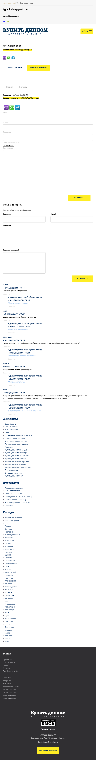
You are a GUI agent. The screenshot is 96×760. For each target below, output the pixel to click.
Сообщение (8, 148)
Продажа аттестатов (14, 488)
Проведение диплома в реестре (18, 435)
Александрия (10, 581)
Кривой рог (9, 540)
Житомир (9, 598)
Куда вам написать (11, 142)
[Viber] (4, 58)
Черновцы (9, 638)
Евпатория (9, 595)
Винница (8, 529)
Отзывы (6, 668)
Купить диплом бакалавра (16, 452)
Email (5, 122)
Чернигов (9, 578)
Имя (5, 113)
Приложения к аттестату (15, 499)
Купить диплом (9, 3)
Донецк (8, 526)
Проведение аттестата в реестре (19, 496)
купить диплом (9, 695)
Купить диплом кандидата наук (18, 467)
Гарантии (9, 447)
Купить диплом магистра (15, 458)
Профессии (7, 659)
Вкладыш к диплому (13, 473)
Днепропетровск (12, 520)
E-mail (53, 214)
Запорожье (9, 537)
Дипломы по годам (11, 686)
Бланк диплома (11, 470)
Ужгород (8, 630)
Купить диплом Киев (13, 517)
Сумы (7, 566)
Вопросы (7, 680)
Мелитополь (10, 618)
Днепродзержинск (12, 535)
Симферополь (11, 563)
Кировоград (10, 604)
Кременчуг (9, 610)
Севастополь (10, 560)
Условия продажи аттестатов (17, 502)
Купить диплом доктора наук (17, 461)
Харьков (8, 636)
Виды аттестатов (12, 491)
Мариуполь (9, 549)
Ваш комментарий (11, 250)
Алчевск (8, 583)
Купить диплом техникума (16, 450)
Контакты (7, 683)
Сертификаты (10, 424)
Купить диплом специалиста (17, 455)
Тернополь (9, 627)
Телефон (7, 132)
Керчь (7, 601)
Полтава (8, 557)
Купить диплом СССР (14, 476)
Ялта (7, 641)
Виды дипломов (11, 429)
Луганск (8, 543)
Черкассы (9, 575)
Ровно (7, 624)
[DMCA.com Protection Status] (48, 723)
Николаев (9, 552)
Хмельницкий (10, 572)
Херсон (8, 569)
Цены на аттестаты (13, 493)
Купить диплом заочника (15, 464)
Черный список (11, 426)
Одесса (8, 555)
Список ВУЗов (9, 662)
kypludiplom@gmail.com (48, 742)
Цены (7, 432)
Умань (7, 633)
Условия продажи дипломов (17, 441)
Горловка (9, 532)
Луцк (7, 615)
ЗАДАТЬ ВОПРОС (15, 68)
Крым (7, 612)
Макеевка (9, 546)
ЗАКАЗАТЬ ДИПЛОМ (38, 68)
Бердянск (9, 589)
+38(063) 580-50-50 (48, 735)
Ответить (6, 294)
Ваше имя (7, 214)
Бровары (8, 592)
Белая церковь (11, 586)
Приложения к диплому (15, 438)
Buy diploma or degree (12, 671)
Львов (7, 523)
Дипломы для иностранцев (16, 444)
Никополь (9, 621)
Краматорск (10, 607)
